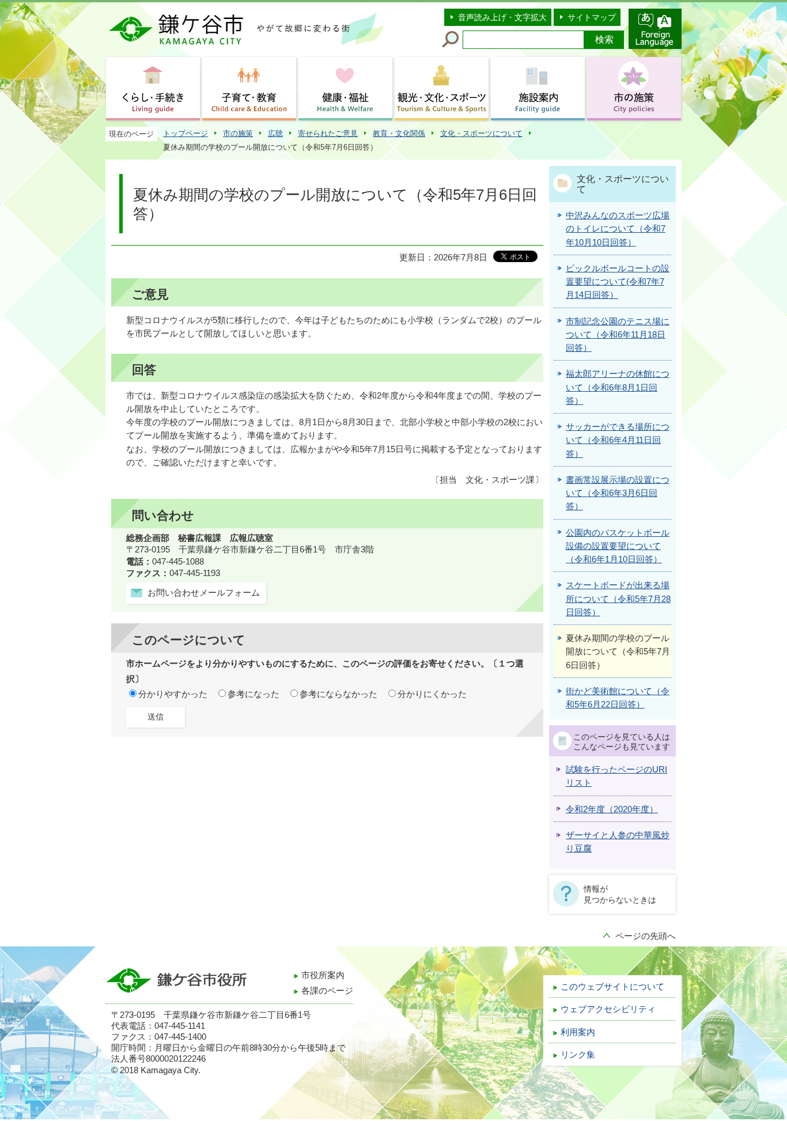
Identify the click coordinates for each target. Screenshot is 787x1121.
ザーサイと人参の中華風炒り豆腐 (617, 842)
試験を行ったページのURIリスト (616, 776)
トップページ (185, 133)
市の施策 (238, 133)
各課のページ (327, 990)
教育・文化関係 (399, 133)
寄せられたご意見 (328, 133)
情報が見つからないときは (620, 894)
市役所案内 (323, 975)
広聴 (275, 133)
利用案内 (578, 1032)
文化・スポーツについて (481, 133)
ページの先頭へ (645, 936)
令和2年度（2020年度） (612, 809)
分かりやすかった (172, 694)
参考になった (253, 694)
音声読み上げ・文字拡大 (502, 17)
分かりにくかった (432, 694)
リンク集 (578, 1054)
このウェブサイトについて (612, 986)
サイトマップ (591, 17)
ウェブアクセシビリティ (608, 1009)
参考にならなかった (338, 694)
